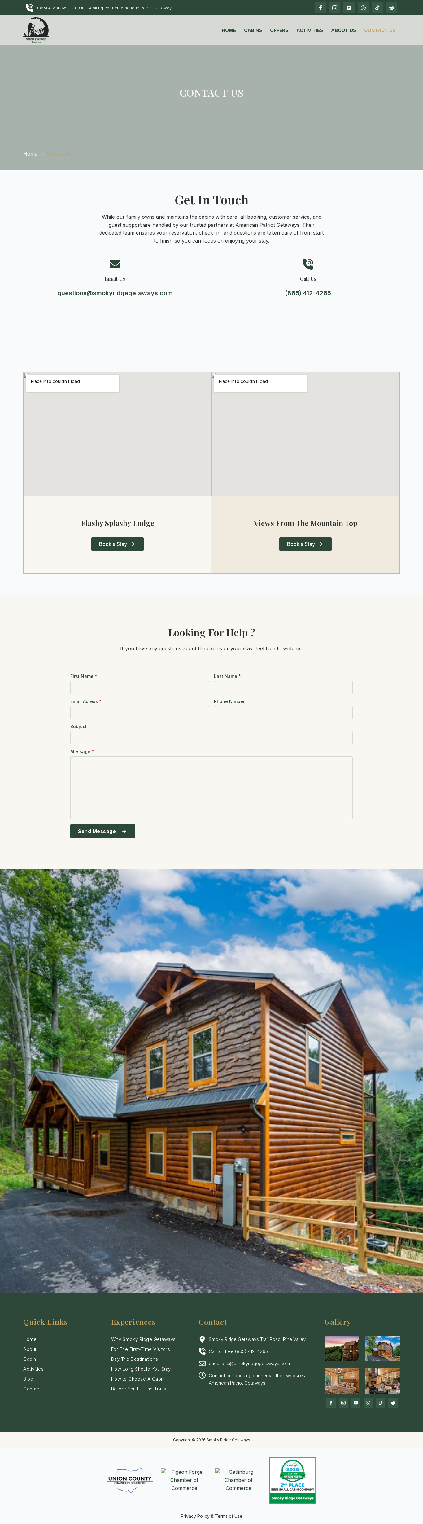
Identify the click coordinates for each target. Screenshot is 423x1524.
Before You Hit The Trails (138, 1389)
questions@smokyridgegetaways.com (115, 293)
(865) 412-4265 (308, 293)
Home (229, 30)
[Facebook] (320, 7)
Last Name (227, 676)
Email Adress (86, 701)
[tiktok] (377, 7)
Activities (309, 30)
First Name (83, 676)
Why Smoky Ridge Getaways (143, 1339)
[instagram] (334, 7)
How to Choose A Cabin (138, 1379)
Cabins (253, 30)
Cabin (29, 1359)
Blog (28, 1379)
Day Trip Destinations (134, 1359)
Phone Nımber (229, 701)
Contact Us (380, 30)
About (30, 1349)
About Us (343, 30)
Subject (78, 726)
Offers (279, 30)
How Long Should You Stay (141, 1369)
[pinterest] (363, 7)
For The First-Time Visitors (140, 1349)
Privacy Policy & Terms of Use (211, 1516)
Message (82, 751)
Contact (32, 1389)
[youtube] (349, 7)
